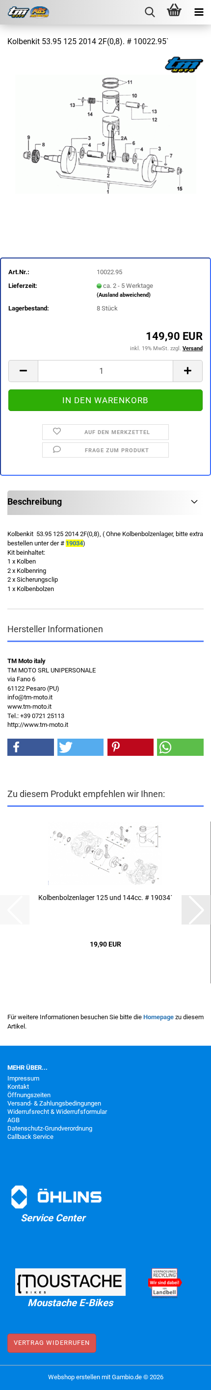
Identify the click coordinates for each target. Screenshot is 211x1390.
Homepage (158, 1017)
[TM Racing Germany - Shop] (24, 12)
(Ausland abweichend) (124, 295)
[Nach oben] (184, 1375)
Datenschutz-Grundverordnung (49, 1128)
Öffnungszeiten (29, 1095)
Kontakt (18, 1086)
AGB (13, 1120)
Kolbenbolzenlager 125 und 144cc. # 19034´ (105, 897)
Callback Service (30, 1136)
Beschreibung (34, 501)
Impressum (23, 1078)
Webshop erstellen (74, 1377)
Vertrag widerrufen (52, 1342)
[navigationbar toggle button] (198, 12)
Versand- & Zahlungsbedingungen (54, 1103)
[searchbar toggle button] (149, 12)
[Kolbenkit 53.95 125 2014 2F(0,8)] (105, 129)
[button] (23, 371)
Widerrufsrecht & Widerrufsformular (57, 1111)
